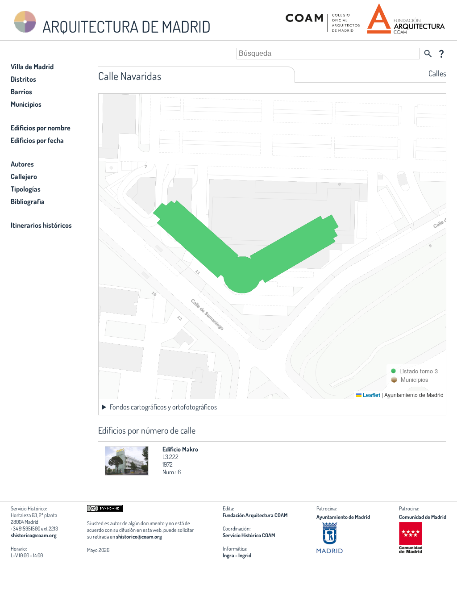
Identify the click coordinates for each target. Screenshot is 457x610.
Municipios (26, 104)
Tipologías (26, 188)
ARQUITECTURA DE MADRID (125, 26)
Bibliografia (28, 201)
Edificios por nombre (41, 127)
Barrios (21, 91)
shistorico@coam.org (34, 535)
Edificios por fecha (37, 140)
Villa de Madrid (32, 66)
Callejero (24, 176)
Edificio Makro (180, 449)
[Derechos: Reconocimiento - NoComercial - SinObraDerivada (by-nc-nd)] (105, 509)
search (428, 53)
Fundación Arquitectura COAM (255, 515)
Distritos (23, 79)
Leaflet (370, 395)
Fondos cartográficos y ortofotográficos (163, 406)
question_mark (441, 53)
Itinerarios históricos (41, 225)
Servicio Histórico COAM (249, 535)
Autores (22, 163)
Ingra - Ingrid (237, 555)
